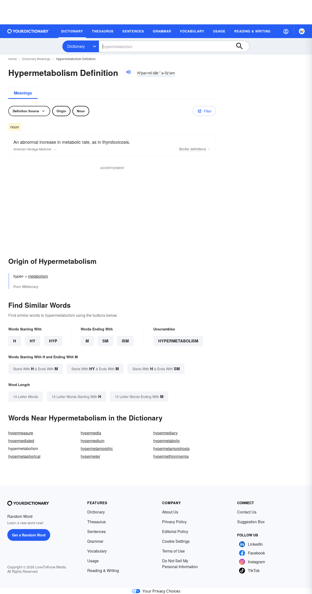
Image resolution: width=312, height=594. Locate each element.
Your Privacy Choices (161, 591)
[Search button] (241, 46)
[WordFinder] (302, 31)
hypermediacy (165, 433)
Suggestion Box (251, 521)
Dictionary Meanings (36, 59)
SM (105, 341)
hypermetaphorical (24, 456)
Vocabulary (97, 551)
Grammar (95, 541)
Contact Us (246, 512)
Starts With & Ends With (35, 368)
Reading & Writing (103, 570)
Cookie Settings (176, 541)
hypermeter (90, 456)
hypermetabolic (166, 440)
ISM (125, 341)
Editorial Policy (175, 531)
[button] (286, 31)
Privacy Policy (174, 521)
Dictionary (76, 46)
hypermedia (91, 433)
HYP (53, 341)
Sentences (96, 531)
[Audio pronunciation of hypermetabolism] (128, 72)
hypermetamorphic (97, 448)
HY (32, 341)
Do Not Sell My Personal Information (180, 563)
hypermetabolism (178, 341)
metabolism (38, 276)
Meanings (23, 93)
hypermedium (92, 440)
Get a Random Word (29, 535)
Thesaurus (96, 521)
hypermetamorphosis (171, 448)
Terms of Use (173, 551)
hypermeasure (20, 433)
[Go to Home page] (28, 31)
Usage (93, 560)
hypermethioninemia (171, 456)
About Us (170, 512)
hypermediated (21, 440)
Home (12, 59)
